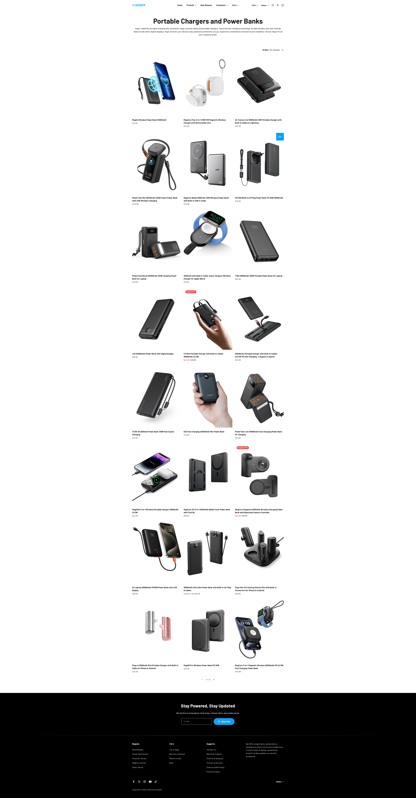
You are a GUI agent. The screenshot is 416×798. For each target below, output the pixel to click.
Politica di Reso (213, 772)
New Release (206, 5)
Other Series (137, 767)
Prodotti (190, 5)
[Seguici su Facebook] (133, 781)
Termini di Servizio (215, 763)
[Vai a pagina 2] (213, 679)
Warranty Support (214, 754)
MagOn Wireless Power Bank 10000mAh (149, 120)
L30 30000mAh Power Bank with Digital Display (152, 354)
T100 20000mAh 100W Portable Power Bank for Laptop (258, 276)
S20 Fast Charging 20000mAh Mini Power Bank (204, 431)
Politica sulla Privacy (215, 767)
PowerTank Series (140, 754)
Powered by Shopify (154, 790)
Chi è (234, 5)
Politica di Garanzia (215, 758)
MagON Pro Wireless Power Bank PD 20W (201, 665)
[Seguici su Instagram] (144, 781)
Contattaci (221, 5)
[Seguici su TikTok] (155, 781)
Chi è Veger (174, 749)
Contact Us (211, 749)
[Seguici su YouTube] (150, 781)
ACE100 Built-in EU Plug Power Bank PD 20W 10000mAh (259, 198)
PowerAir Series (139, 758)
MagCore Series (139, 763)
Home (179, 5)
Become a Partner (177, 754)
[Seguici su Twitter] (139, 781)
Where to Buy (175, 758)
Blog (171, 763)
